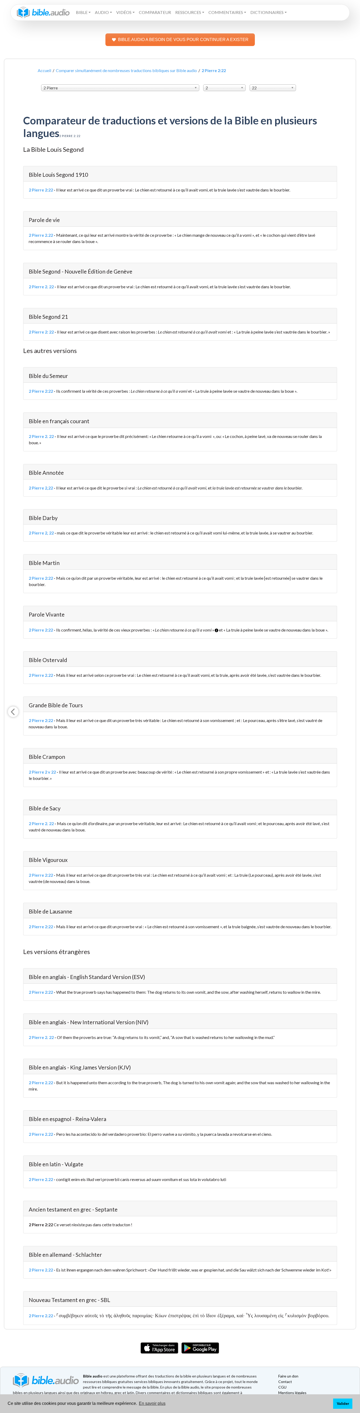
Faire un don (288, 1376)
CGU (282, 1387)
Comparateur (155, 12)
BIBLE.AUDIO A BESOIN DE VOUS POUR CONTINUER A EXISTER (183, 39)
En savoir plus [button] (152, 1403)
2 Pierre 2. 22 (41, 286)
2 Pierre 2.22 (41, 235)
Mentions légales (292, 1392)
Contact (285, 1381)
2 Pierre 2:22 (41, 189)
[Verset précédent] (13, 711)
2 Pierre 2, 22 (41, 532)
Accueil (44, 70)
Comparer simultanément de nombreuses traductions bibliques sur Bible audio (126, 70)
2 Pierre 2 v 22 (42, 771)
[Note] (215, 628)
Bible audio (93, 1376)
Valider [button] (343, 1403)
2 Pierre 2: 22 (41, 331)
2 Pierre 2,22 (41, 487)
